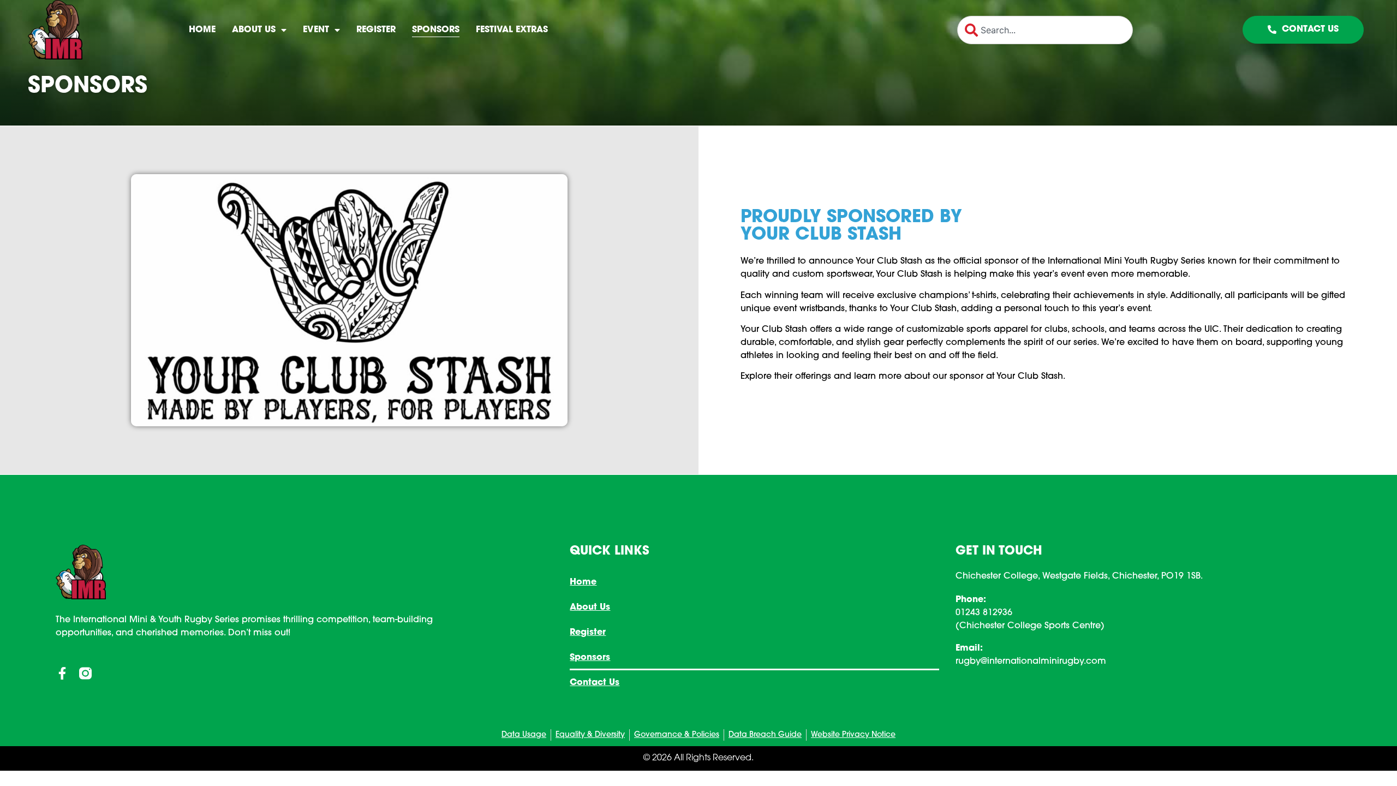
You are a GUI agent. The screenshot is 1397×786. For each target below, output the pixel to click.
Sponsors (435, 30)
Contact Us (594, 682)
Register (376, 30)
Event (316, 30)
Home (202, 30)
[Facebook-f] (62, 673)
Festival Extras (512, 30)
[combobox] (1045, 30)
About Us (254, 30)
